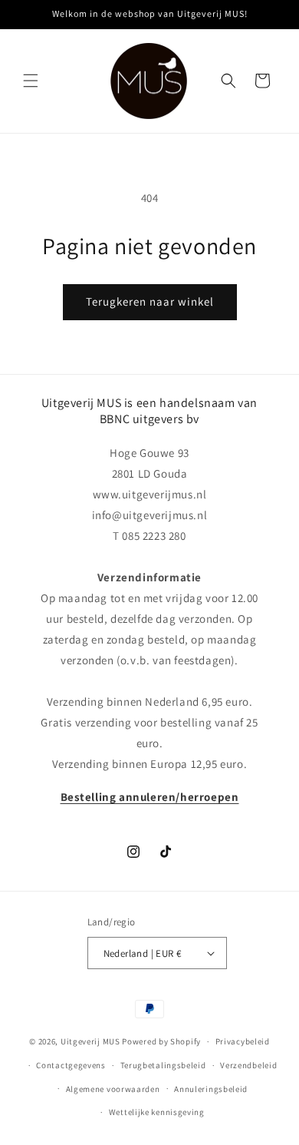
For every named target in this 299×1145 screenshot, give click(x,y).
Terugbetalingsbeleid (163, 1065)
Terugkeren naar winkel (150, 301)
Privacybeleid (242, 1041)
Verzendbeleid (248, 1065)
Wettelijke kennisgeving (157, 1112)
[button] (31, 81)
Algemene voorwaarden (113, 1089)
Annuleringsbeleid (211, 1089)
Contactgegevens (71, 1065)
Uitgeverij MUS (90, 1041)
